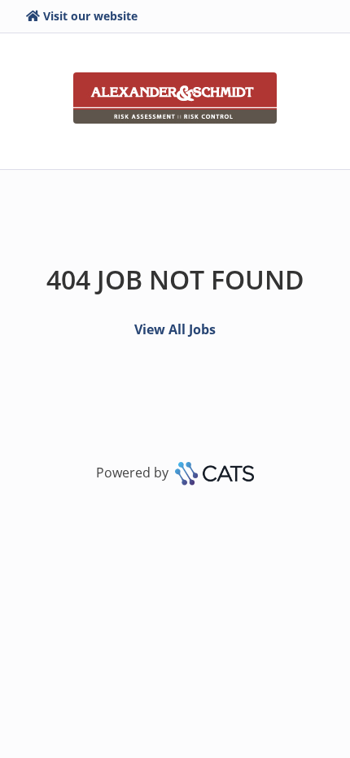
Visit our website (90, 16)
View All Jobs (175, 329)
